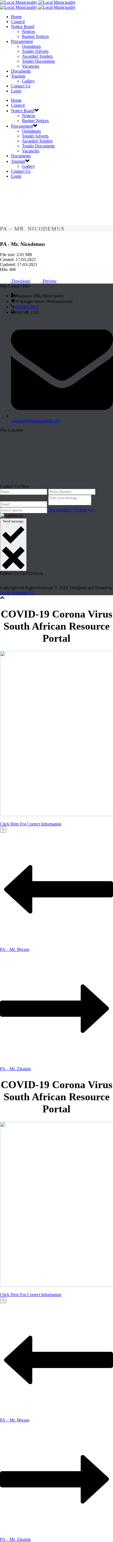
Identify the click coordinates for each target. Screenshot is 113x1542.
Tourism (18, 76)
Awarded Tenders (37, 56)
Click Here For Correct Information (30, 824)
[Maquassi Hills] (38, 5)
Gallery (28, 81)
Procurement (22, 41)
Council (18, 21)
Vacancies (30, 66)
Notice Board (22, 26)
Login (16, 91)
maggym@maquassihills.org (35, 420)
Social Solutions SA (17, 592)
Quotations (31, 46)
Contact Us (20, 86)
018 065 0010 (27, 306)
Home (16, 16)
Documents (21, 71)
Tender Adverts (35, 51)
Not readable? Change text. (71, 509)
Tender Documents (38, 61)
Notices (28, 31)
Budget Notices (35, 36)
